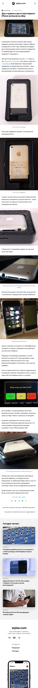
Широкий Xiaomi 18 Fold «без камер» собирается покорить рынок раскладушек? (16, 583)
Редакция (16, 648)
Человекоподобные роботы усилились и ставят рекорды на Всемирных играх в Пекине (18, 552)
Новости (5, 547)
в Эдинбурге (6, 64)
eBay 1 (20, 497)
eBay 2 (24, 497)
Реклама (15, 651)
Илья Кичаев (7, 10)
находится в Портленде (12, 61)
